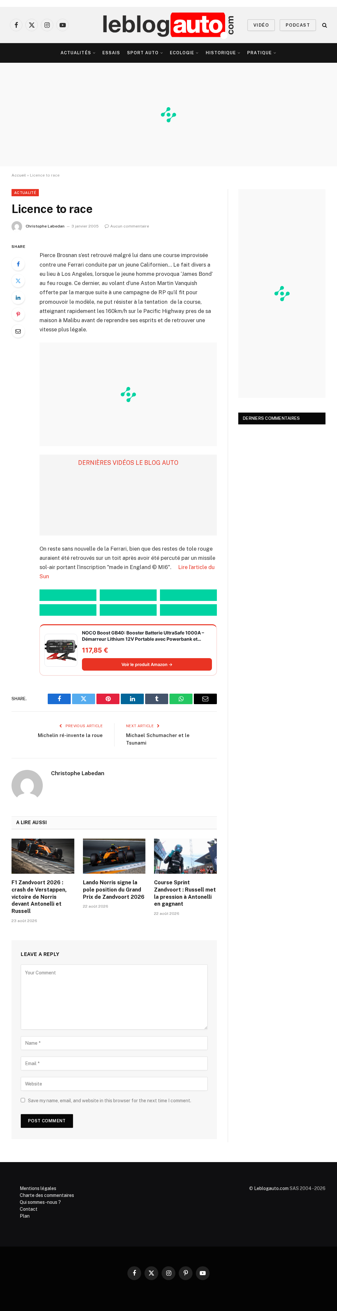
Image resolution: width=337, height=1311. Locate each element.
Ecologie (182, 52)
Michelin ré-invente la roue (70, 735)
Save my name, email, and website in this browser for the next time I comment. (109, 1100)
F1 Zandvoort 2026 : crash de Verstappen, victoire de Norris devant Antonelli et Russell (39, 896)
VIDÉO (261, 25)
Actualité (25, 193)
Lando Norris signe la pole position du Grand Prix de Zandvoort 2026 (113, 889)
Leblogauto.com (271, 1188)
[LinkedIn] (18, 297)
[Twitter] (18, 280)
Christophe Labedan (45, 226)
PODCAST (298, 25)
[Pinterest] (18, 314)
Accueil (19, 175)
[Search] (324, 25)
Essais (111, 52)
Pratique (259, 52)
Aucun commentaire (129, 226)
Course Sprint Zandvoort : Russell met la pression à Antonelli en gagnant (185, 893)
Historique (221, 52)
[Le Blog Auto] (169, 25)
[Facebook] (18, 264)
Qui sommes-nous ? (40, 1202)
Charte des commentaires (47, 1195)
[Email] (18, 331)
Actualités (76, 52)
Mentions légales (38, 1188)
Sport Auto (143, 52)
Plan (25, 1216)
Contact (29, 1209)
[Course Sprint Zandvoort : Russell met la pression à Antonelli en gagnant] (185, 856)
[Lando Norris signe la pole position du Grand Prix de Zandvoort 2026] (114, 856)
